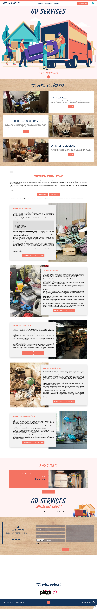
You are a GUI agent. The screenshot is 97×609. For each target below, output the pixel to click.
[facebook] (93, 3)
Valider (65, 549)
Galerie (56, 3)
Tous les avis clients (49, 492)
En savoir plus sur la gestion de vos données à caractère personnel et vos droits (54, 545)
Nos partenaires (86, 602)
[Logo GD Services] (11, 3)
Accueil (40, 3)
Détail (71, 106)
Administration (20, 602)
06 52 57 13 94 (54, 194)
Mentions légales (8, 602)
